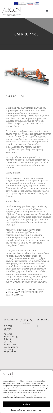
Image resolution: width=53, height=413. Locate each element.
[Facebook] (38, 326)
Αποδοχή (26, 404)
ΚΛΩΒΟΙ (21, 289)
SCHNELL (18, 294)
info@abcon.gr (10, 347)
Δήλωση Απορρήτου (34, 410)
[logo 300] (11, 7)
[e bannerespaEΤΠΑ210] (26, 3)
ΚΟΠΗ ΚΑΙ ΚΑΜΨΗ (35, 289)
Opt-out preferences (18, 410)
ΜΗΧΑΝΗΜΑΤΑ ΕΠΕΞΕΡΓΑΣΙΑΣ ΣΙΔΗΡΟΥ (24, 292)
